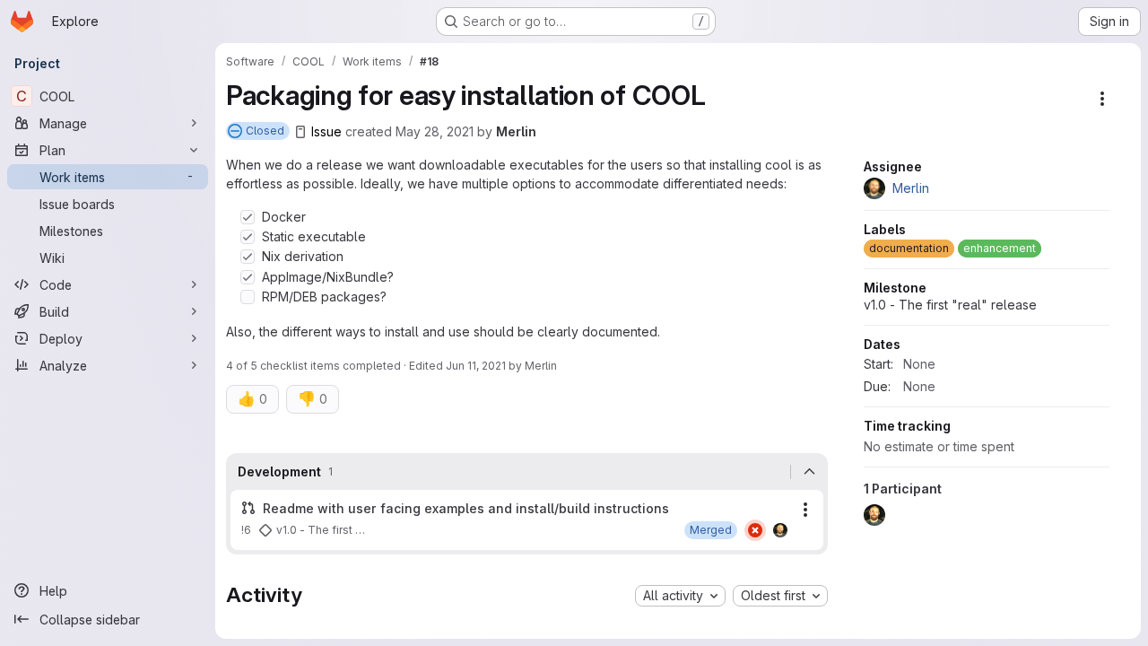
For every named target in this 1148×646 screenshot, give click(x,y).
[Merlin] (780, 530)
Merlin (516, 131)
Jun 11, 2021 (476, 365)
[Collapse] (809, 472)
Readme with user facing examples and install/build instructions (466, 508)
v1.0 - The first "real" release (950, 304)
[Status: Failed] (755, 530)
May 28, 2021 (435, 131)
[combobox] (680, 596)
